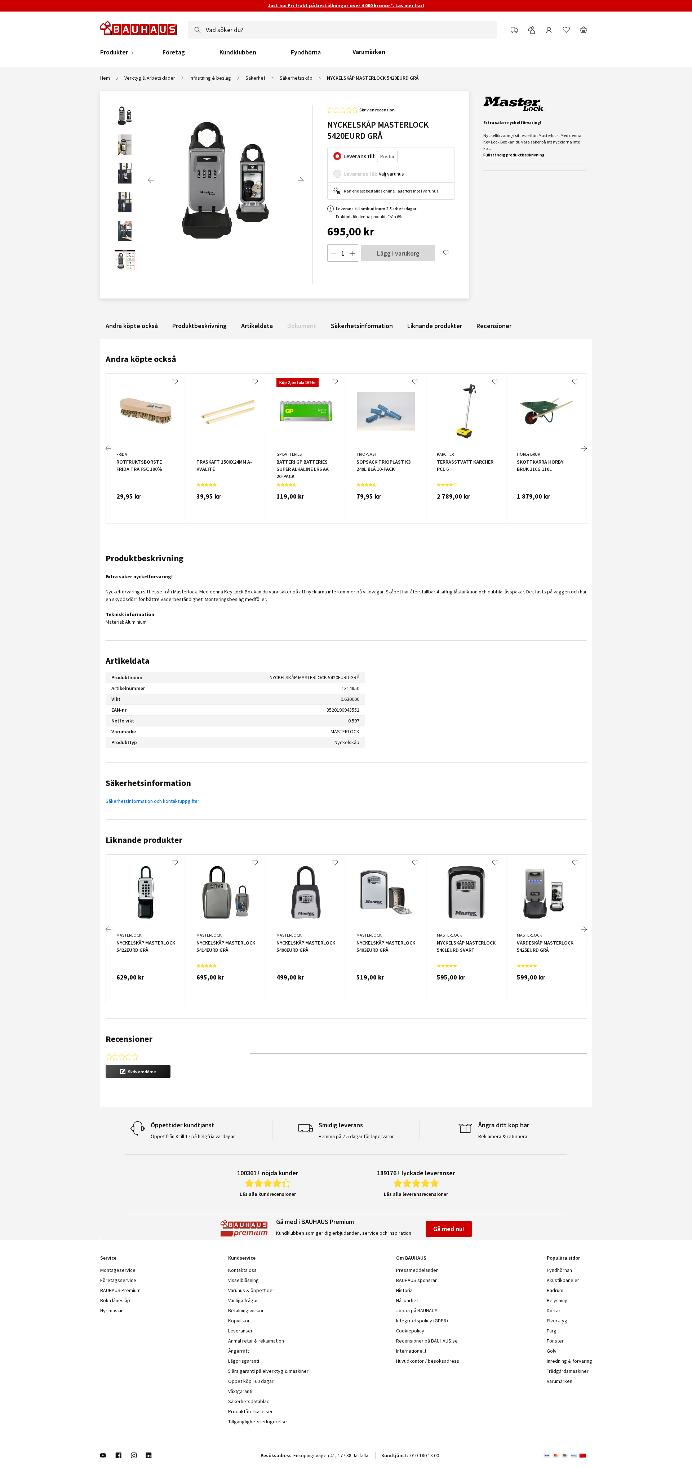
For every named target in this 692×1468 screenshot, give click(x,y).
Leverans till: (359, 156)
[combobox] (342, 30)
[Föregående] (150, 180)
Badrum (555, 1290)
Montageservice (118, 1270)
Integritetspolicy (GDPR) (422, 1320)
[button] (138, 1071)
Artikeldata (257, 326)
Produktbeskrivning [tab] (144, 558)
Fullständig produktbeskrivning (514, 155)
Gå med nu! (448, 1229)
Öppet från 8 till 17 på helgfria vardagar (193, 1136)
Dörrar (553, 1310)
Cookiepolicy (410, 1330)
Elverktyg (557, 1320)
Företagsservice (118, 1280)
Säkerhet (255, 78)
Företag (174, 52)
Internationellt (411, 1351)
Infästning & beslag (210, 78)
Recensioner (493, 326)
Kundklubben (237, 52)
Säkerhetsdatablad (249, 1401)
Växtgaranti (240, 1391)
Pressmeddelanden (417, 1270)
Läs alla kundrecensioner (268, 1194)
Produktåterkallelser (250, 1411)
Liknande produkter (434, 326)
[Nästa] (300, 180)
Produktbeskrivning (199, 326)
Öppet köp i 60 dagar (251, 1381)
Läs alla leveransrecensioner (416, 1194)
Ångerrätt (238, 1351)
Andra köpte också (132, 326)
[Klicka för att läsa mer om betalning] (568, 1455)
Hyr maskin (112, 1310)
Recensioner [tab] (129, 1038)
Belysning (557, 1300)
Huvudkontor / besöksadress (427, 1361)
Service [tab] (108, 1258)
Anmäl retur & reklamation (256, 1340)
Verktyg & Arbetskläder (149, 78)
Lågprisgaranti (243, 1361)
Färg (551, 1330)
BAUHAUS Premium (120, 1290)
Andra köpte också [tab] (141, 358)
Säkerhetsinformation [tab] (148, 782)
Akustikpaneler (563, 1280)
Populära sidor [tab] (563, 1258)
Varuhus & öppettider (251, 1290)
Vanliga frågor (243, 1300)
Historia (404, 1290)
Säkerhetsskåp (296, 78)
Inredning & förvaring (569, 1361)
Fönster (555, 1340)
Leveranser (240, 1330)
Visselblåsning (243, 1280)
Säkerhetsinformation (362, 326)
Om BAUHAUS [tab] (411, 1258)
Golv (551, 1351)
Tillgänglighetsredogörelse (257, 1421)
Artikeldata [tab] (127, 660)
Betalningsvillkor (246, 1310)
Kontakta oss (242, 1270)
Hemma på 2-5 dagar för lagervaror (356, 1136)
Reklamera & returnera (502, 1136)
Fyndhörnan (559, 1270)
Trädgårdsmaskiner (568, 1371)
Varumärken (368, 52)
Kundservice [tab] (242, 1258)
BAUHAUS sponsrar (416, 1280)
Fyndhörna (306, 52)
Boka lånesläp (115, 1300)
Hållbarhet (407, 1300)
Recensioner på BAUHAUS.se (427, 1340)
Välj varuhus (391, 174)
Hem (105, 78)
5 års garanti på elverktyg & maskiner (268, 1371)
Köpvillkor (239, 1320)
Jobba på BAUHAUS (417, 1310)
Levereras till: (360, 173)
